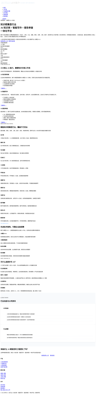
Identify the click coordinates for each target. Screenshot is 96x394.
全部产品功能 (4, 366)
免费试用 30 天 (4, 41)
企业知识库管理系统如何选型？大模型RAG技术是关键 (19, 316)
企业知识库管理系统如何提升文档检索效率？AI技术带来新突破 (21, 319)
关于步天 (3, 384)
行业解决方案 (6, 11)
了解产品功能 (11, 41)
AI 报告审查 (4, 365)
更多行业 (3, 378)
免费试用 (5, 14)
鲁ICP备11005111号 (5, 389)
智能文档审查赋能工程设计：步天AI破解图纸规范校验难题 (20, 334)
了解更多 (3, 88)
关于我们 (5, 12)
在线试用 (3, 386)
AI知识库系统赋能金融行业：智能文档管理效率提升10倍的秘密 (21, 314)
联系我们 (5, 16)
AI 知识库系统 (4, 361)
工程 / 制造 (3, 376)
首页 (4, 7)
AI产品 (5, 9)
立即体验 (4, 18)
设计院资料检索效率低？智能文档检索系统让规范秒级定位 (19, 337)
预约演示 (52, 355)
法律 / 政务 (3, 375)
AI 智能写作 (4, 363)
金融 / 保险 (3, 373)
